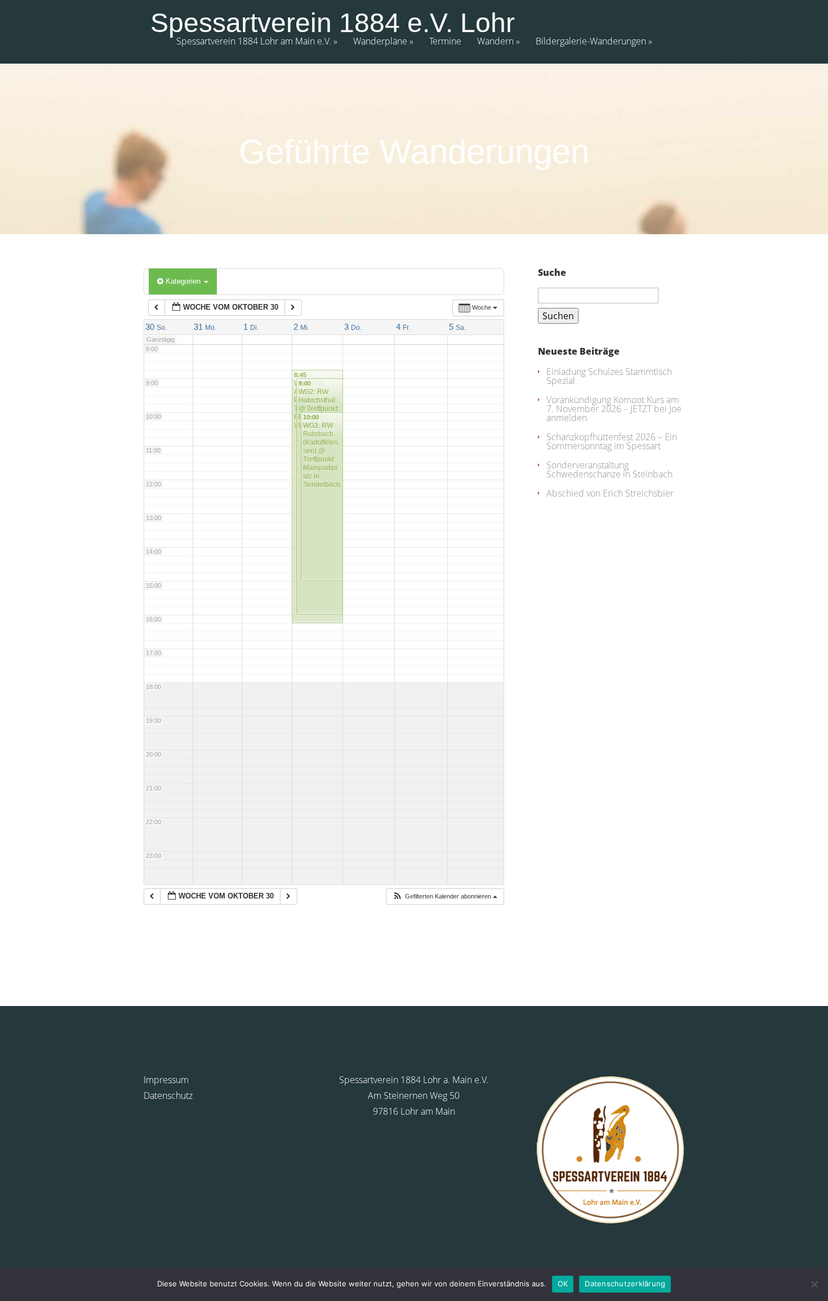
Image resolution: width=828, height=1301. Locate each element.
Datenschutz (168, 1095)
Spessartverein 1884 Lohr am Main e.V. (253, 42)
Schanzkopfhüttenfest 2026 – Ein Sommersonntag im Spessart (611, 441)
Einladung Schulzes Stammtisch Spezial (609, 376)
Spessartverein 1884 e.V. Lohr (332, 23)
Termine (445, 42)
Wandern (495, 42)
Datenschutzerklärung (625, 1283)
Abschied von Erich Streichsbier (610, 493)
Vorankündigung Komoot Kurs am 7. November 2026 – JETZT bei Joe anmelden (614, 409)
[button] (444, 896)
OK (563, 1283)
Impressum (166, 1080)
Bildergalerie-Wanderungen (591, 42)
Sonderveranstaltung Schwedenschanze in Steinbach (609, 469)
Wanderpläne (380, 42)
